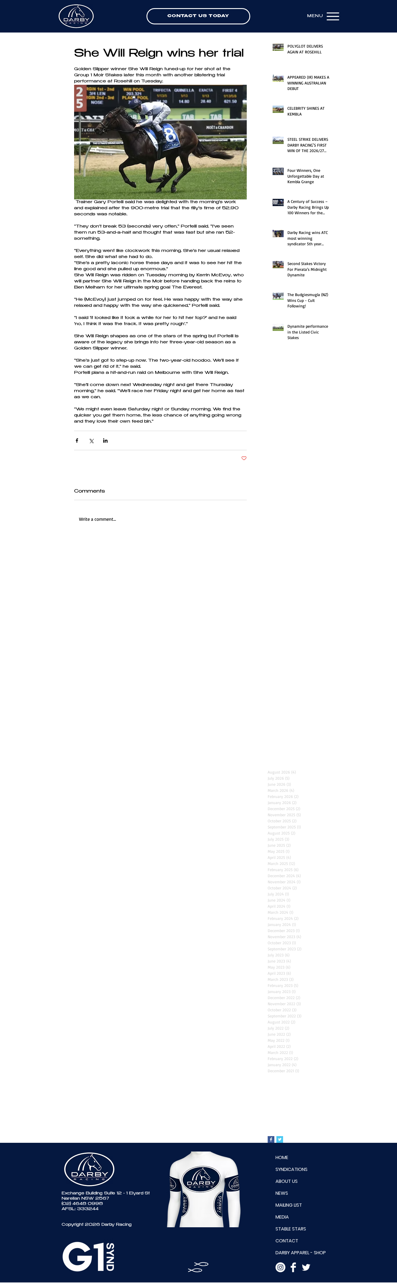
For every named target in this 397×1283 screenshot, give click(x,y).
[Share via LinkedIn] (105, 440)
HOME (282, 1157)
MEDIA (282, 1217)
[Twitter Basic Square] (279, 1139)
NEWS (282, 1193)
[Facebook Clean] (293, 1267)
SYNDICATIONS (291, 1169)
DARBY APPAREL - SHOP (301, 1252)
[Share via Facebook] (77, 440)
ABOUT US (287, 1181)
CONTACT (287, 1240)
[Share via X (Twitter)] (91, 440)
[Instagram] (280, 1267)
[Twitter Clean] (306, 1267)
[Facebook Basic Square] (271, 1139)
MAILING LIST (289, 1205)
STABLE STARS (291, 1229)
